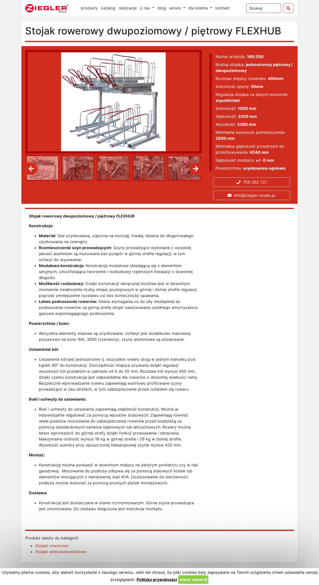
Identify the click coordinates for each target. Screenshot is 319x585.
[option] (41, 168)
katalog (108, 7)
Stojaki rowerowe (51, 545)
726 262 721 (253, 182)
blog (162, 7)
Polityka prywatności (157, 579)
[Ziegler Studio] (50, 8)
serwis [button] (175, 7)
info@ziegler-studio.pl (253, 195)
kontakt (222, 7)
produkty (89, 7)
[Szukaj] (288, 8)
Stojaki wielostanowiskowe (60, 551)
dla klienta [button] (198, 7)
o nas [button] (145, 7)
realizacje (128, 7)
